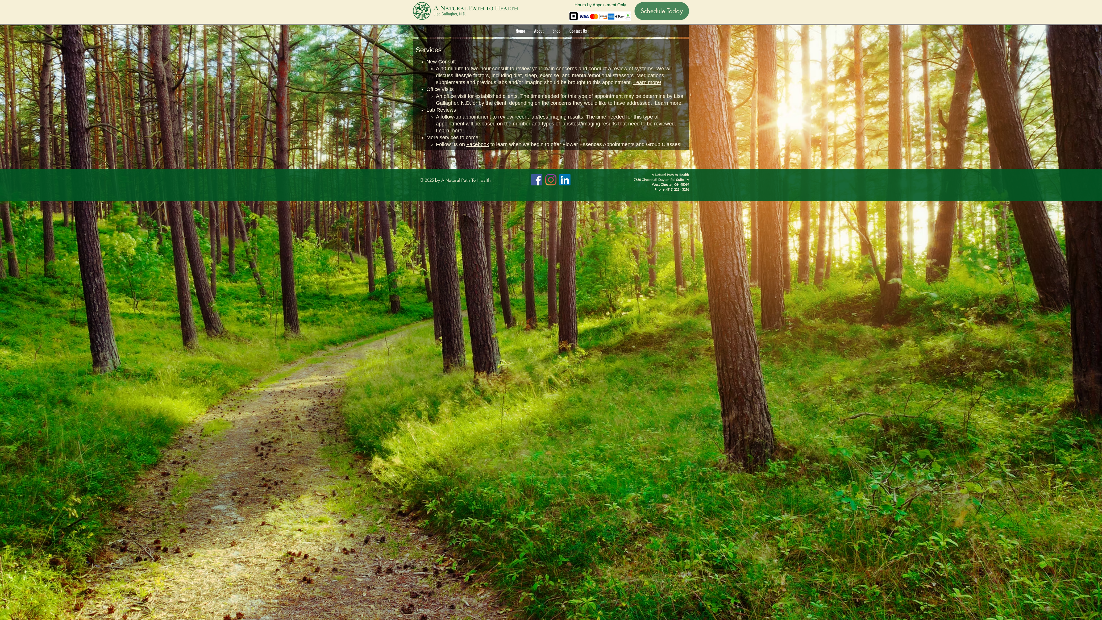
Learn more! (647, 82)
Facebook (477, 144)
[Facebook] (536, 179)
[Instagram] (550, 179)
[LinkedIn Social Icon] (565, 179)
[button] (538, 31)
